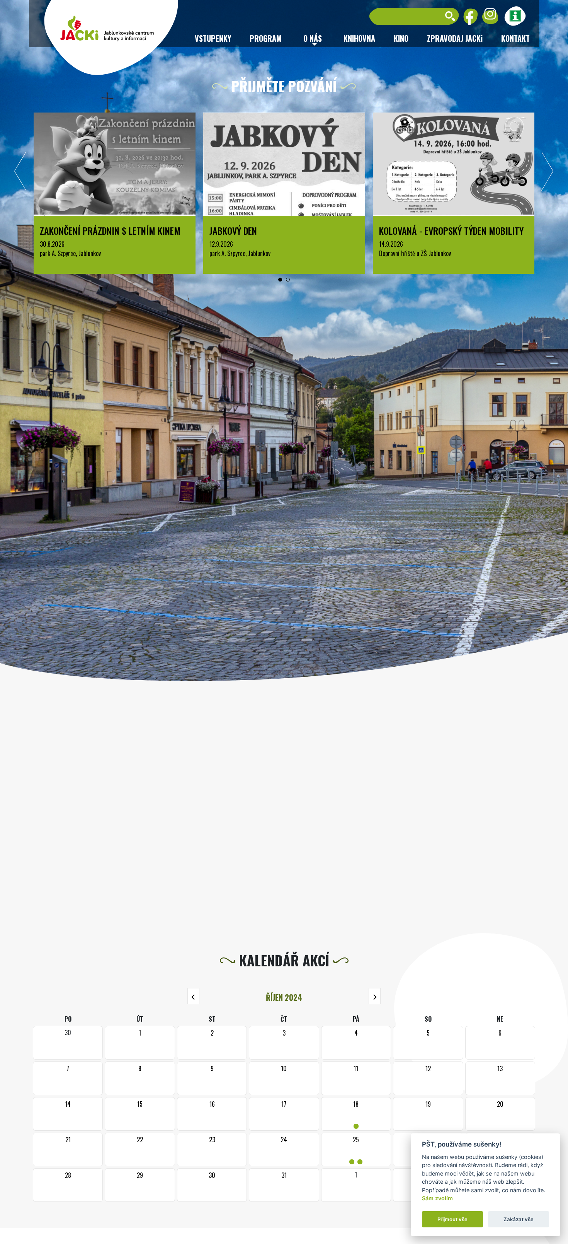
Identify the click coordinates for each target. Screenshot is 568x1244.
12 (428, 1068)
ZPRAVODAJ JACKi (455, 38)
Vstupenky (213, 38)
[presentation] (20, 173)
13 (500, 1068)
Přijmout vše (452, 1219)
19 (428, 1104)
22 (140, 1139)
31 (284, 1175)
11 (356, 1068)
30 (212, 1175)
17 (283, 1104)
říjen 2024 (284, 997)
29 (140, 1175)
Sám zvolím (437, 1198)
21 (68, 1139)
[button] (280, 280)
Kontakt (515, 38)
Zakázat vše (518, 1219)
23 (212, 1139)
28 (68, 1175)
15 (140, 1104)
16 (212, 1104)
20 (500, 1104)
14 (68, 1104)
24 (284, 1139)
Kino (401, 38)
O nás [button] (312, 38)
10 (284, 1068)
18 (356, 1113)
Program (266, 38)
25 (356, 1149)
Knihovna (359, 38)
